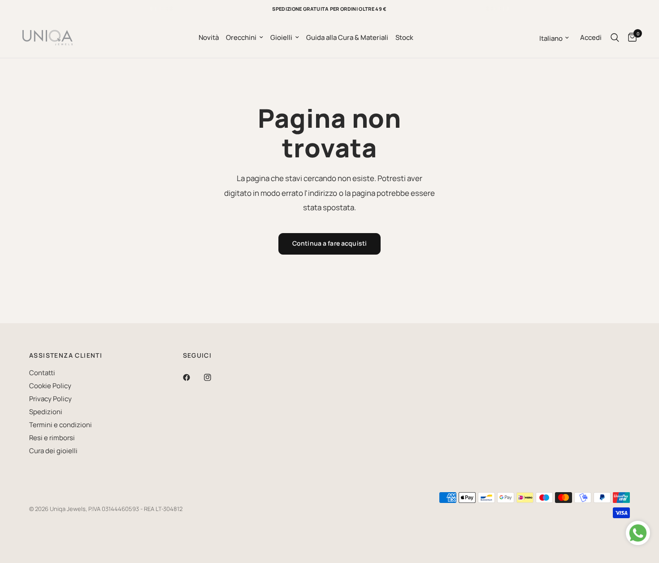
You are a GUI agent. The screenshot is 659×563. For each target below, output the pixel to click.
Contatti (42, 372)
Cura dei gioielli (53, 450)
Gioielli (281, 37)
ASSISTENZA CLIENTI (65, 355)
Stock (404, 37)
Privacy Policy (50, 398)
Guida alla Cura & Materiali (347, 37)
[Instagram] (214, 377)
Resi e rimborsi (52, 437)
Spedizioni (45, 411)
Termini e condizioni (60, 424)
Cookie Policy (50, 385)
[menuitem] (208, 38)
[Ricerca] (615, 37)
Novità (209, 37)
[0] (630, 37)
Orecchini (241, 37)
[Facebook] (193, 377)
